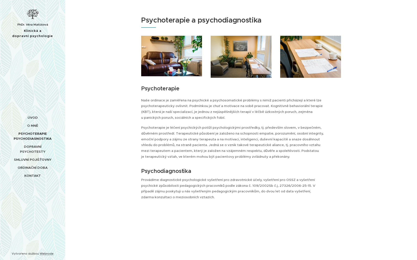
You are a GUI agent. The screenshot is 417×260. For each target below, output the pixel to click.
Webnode (47, 253)
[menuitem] (32, 117)
